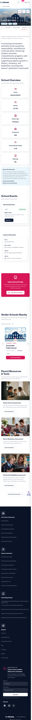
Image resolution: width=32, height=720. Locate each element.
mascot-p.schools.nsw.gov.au (14, 258)
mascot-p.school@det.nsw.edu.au (15, 247)
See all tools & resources (14, 494)
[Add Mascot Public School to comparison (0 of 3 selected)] (24, 11)
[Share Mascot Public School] (20, 11)
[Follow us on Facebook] (4, 705)
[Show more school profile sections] (29, 27)
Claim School (8, 27)
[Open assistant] (29, 493)
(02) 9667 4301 (10, 242)
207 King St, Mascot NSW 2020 (14, 253)
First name (5, 680)
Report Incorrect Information (10, 183)
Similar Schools (16, 27)
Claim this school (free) (17, 292)
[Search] (18, 2)
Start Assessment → (9, 411)
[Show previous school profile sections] (2, 27)
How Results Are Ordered (5, 323)
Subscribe (15, 694)
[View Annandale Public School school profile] (15, 343)
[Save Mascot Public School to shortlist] (28, 11)
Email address (5, 687)
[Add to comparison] (19, 329)
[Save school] (23, 329)
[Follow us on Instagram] (9, 705)
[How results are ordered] (12, 323)
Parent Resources (26, 27)
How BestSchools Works (8, 181)
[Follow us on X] (13, 705)
